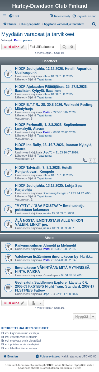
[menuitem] (14, 16)
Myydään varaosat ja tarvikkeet (37, 34)
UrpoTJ (48, 152)
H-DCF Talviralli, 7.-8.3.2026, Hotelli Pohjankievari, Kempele (43, 170)
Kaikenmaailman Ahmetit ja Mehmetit (45, 245)
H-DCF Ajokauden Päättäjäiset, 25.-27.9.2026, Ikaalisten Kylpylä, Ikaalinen (51, 89)
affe (45, 76)
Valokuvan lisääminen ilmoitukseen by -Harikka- (54, 256)
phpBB (47, 365)
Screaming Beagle (54, 193)
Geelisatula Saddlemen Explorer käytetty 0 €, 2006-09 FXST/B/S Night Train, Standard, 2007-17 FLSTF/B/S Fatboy (54, 286)
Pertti (17, 40)
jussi (46, 213)
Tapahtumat (44, 79)
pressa (27, 40)
